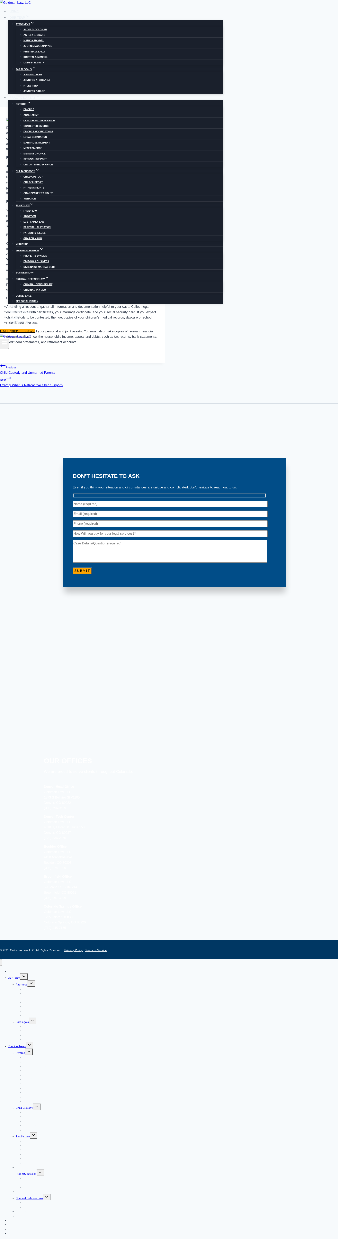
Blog (14, 317)
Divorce (28, 109)
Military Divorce (34, 153)
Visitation (29, 198)
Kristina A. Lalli (34, 51)
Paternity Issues (34, 233)
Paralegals (22, 1021)
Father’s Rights (33, 187)
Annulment (31, 115)
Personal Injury (27, 301)
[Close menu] (1, 962)
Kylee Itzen (31, 85)
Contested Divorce (36, 126)
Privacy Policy (73, 950)
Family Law (30, 210)
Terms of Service (96, 950)
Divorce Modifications (38, 131)
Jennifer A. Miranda (36, 80)
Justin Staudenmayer (37, 46)
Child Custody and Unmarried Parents (27, 370)
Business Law (24, 272)
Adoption (29, 216)
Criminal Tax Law (34, 290)
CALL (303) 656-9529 (17, 331)
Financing (18, 306)
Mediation (22, 244)
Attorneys (21, 984)
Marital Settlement (36, 142)
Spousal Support (35, 159)
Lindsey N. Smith (33, 62)
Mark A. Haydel (33, 40)
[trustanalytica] (105, 424)
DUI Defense (23, 295)
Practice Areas (17, 1046)
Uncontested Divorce (38, 164)
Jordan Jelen (32, 74)
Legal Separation (35, 137)
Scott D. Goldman (35, 29)
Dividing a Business (36, 261)
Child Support (33, 182)
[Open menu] (4, 344)
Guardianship (32, 238)
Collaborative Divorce (39, 120)
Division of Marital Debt (39, 267)
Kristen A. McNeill (35, 57)
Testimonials (20, 311)
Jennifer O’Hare (34, 91)
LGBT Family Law (33, 221)
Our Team (14, 977)
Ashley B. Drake (34, 35)
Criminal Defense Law (37, 284)
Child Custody (33, 176)
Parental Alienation (37, 227)
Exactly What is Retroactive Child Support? (31, 382)
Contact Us (19, 322)
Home (14, 11)
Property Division (35, 255)
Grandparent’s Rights (38, 193)
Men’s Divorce (32, 148)
